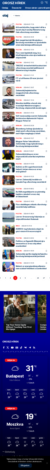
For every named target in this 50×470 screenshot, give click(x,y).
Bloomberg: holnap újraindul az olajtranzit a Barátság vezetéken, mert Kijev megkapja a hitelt (31, 131)
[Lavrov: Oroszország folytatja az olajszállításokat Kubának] (8, 217)
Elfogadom (25, 465)
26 (38, 278)
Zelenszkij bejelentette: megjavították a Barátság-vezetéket (27, 92)
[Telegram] (30, 348)
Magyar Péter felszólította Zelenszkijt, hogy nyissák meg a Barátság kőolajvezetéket (29, 143)
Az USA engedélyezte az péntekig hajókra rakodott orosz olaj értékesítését (30, 194)
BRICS (18, 226)
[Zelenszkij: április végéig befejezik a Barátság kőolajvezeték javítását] (8, 254)
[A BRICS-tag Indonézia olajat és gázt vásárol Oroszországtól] (8, 229)
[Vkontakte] (25, 348)
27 (44, 278)
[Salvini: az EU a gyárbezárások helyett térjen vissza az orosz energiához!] (8, 167)
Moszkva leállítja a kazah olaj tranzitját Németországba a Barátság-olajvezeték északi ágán (31, 105)
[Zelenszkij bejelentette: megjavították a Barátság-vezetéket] (8, 91)
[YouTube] (12, 348)
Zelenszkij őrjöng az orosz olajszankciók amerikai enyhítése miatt (30, 156)
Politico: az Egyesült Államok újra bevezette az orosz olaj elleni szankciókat (30, 243)
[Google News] (17, 348)
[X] (7, 348)
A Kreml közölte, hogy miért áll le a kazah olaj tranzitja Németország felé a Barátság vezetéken (31, 29)
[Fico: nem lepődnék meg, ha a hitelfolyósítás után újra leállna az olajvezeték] (8, 53)
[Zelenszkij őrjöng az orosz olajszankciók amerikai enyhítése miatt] (8, 155)
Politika (19, 24)
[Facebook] (3, 348)
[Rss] (34, 348)
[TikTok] (21, 348)
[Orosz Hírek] (13, 3)
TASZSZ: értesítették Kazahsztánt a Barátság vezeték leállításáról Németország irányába (31, 68)
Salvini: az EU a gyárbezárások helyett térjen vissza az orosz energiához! (29, 169)
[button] (37, 2)
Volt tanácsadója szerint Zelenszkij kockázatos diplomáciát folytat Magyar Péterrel (31, 118)
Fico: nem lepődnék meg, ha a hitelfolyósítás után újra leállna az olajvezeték (31, 55)
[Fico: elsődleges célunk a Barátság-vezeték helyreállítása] (8, 205)
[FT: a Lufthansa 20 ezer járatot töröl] (8, 79)
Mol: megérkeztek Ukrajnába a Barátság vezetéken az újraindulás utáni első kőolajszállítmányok (31, 42)
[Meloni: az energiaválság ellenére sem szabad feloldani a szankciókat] (8, 267)
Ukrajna (19, 87)
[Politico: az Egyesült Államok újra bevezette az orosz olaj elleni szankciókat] (8, 242)
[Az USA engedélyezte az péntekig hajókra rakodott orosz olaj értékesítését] (8, 192)
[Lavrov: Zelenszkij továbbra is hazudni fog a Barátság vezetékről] (8, 180)
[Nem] (47, 463)
